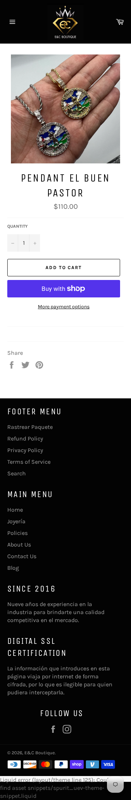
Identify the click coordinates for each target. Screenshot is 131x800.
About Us (19, 544)
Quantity (17, 226)
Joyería (16, 521)
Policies (17, 532)
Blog (13, 567)
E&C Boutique (39, 752)
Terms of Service (29, 461)
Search (16, 473)
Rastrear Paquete (30, 426)
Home (15, 509)
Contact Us (21, 556)
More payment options (64, 307)
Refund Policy (25, 438)
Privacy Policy (25, 450)
